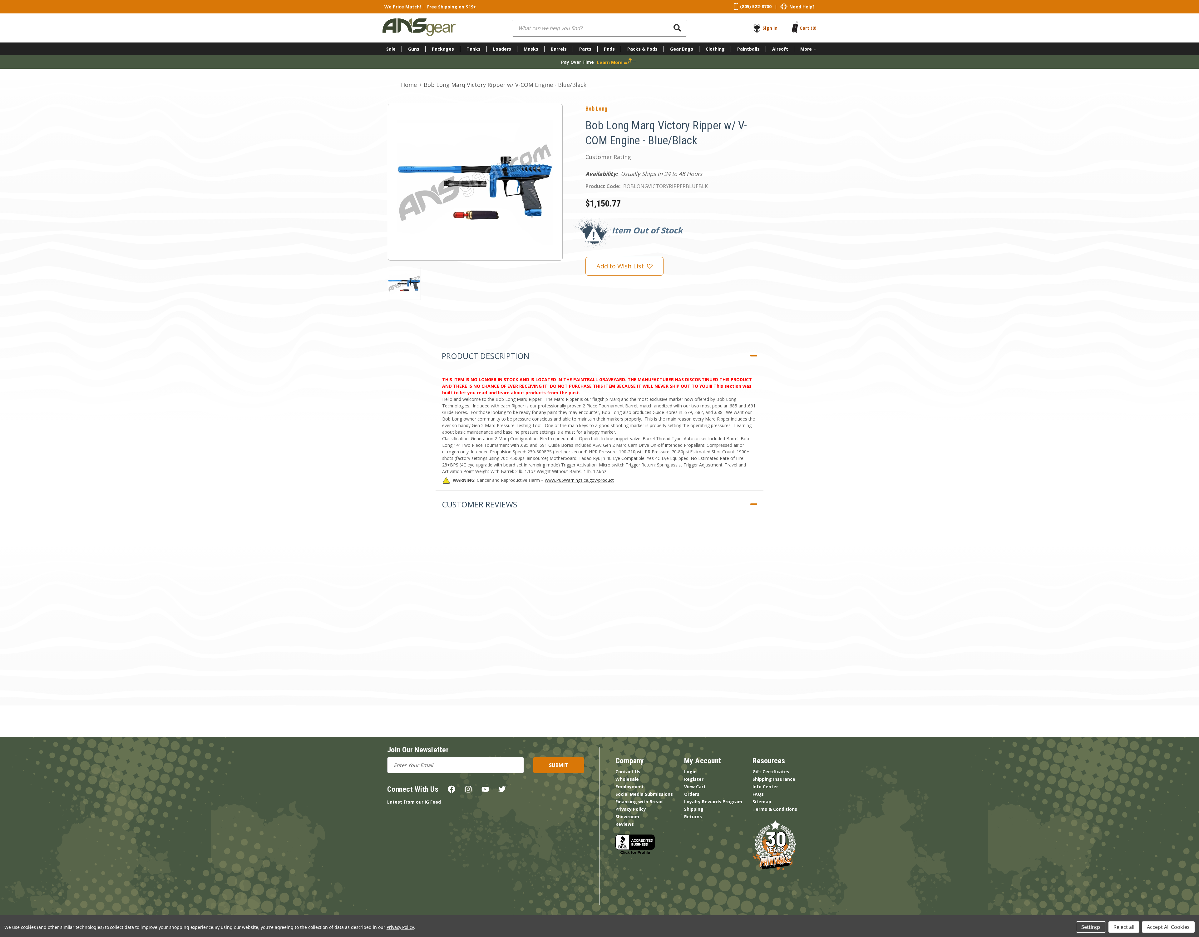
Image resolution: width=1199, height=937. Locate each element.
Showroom (627, 817)
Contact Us (627, 772)
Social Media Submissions (644, 794)
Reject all (1123, 927)
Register (693, 779)
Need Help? (802, 7)
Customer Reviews (479, 504)
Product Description (485, 356)
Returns (693, 817)
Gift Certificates (770, 772)
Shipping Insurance (773, 779)
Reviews (624, 824)
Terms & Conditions (774, 809)
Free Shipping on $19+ (451, 7)
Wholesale (627, 779)
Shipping (693, 809)
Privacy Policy (630, 809)
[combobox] (599, 28)
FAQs (758, 794)
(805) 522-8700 (756, 6)
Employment (629, 787)
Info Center (765, 787)
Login (690, 772)
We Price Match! (402, 7)
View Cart (695, 787)
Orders (691, 794)
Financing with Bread (639, 802)
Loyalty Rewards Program (713, 802)
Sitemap (761, 802)
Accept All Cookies (1168, 927)
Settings (1091, 927)
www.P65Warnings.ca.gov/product (579, 480)
